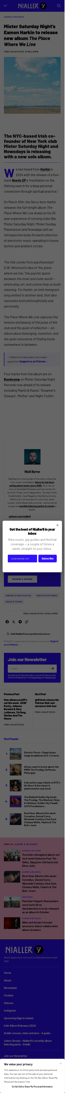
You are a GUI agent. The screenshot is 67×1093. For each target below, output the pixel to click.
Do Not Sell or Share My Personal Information (32, 1086)
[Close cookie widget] (60, 1063)
